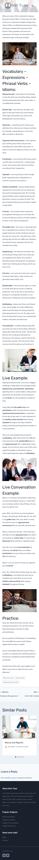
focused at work (8, 678)
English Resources (9, 826)
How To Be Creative (32, 694)
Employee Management (9, 694)
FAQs (4, 837)
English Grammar (8, 820)
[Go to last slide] (5, 735)
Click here (27, 802)
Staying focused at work (10, 682)
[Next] (33, 735)
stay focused (20, 678)
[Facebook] (4, 855)
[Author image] (6, 747)
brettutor (12, 746)
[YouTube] (7, 855)
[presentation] (19, 727)
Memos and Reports (14, 742)
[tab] (15, 756)
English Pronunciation (10, 823)
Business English (8, 817)
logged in (13, 778)
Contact (5, 840)
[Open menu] (32, 5)
